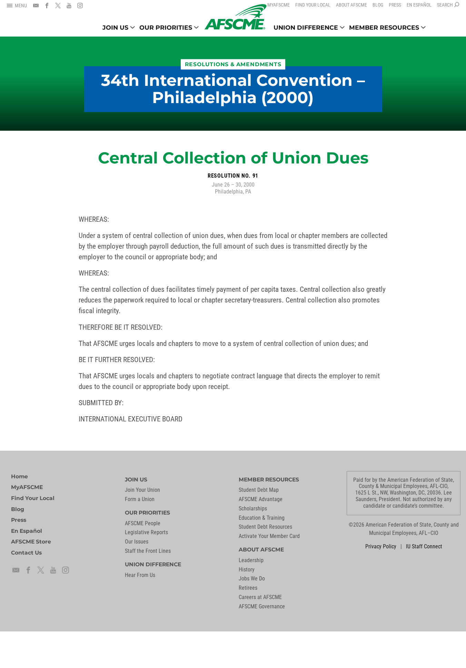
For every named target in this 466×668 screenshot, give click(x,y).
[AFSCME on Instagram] (80, 5)
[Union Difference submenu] (342, 27)
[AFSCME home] (236, 17)
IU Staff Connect (424, 546)
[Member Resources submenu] (423, 27)
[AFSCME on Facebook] (46, 5)
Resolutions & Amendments (233, 64)
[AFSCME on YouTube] (69, 5)
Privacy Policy (380, 546)
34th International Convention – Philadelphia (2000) (233, 89)
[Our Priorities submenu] (196, 27)
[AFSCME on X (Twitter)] (57, 5)
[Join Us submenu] (132, 27)
